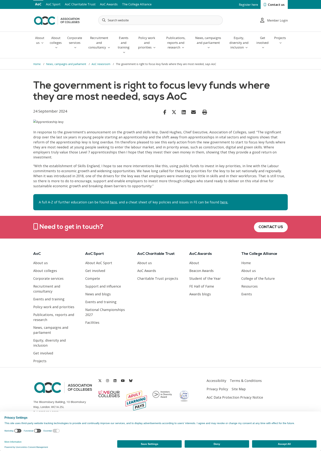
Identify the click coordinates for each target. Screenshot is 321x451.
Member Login (277, 20)
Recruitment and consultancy (98, 42)
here (113, 202)
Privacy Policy (217, 389)
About (194, 263)
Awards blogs (200, 294)
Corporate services (74, 40)
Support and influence (103, 286)
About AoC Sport (98, 263)
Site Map (239, 389)
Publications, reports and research (175, 42)
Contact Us (271, 227)
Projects (280, 38)
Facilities (92, 322)
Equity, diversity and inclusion (239, 42)
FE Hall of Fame (201, 286)
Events (246, 294)
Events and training (123, 42)
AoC (38, 4)
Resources (249, 286)
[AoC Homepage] (56, 20)
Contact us (276, 4)
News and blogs (98, 294)
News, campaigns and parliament (208, 40)
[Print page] (204, 112)
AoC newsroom (101, 64)
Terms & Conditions (246, 380)
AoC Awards (109, 4)
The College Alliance (137, 4)
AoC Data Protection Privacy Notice (235, 397)
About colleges (56, 40)
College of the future (258, 278)
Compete (92, 278)
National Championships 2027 (105, 312)
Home (37, 64)
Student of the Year (205, 278)
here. (224, 202)
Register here (248, 4)
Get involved (262, 40)
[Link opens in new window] (164, 112)
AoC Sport (53, 4)
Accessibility (216, 380)
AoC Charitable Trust (80, 4)
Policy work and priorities (146, 42)
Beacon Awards (201, 270)
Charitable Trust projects (157, 278)
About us (39, 40)
